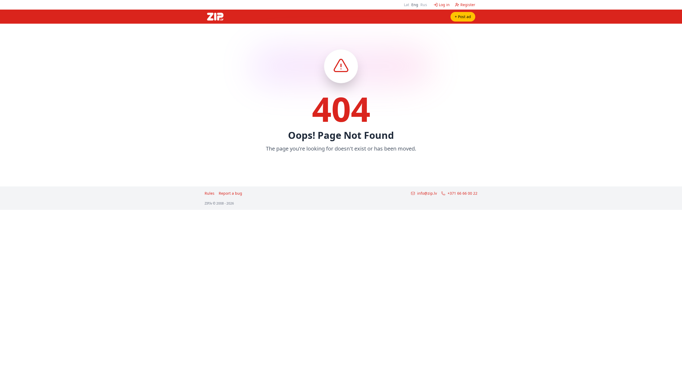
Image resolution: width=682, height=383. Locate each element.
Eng (414, 4)
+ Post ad (463, 16)
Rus (423, 4)
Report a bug (230, 193)
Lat (406, 4)
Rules (209, 193)
